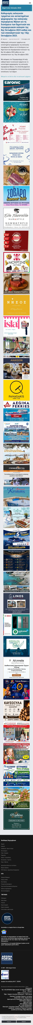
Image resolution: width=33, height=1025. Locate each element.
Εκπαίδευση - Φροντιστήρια (7, 848)
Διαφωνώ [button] (24, 1021)
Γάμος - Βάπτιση (4, 862)
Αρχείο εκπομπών (5, 907)
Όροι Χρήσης (4, 881)
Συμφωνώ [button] (9, 1021)
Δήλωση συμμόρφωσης (6, 888)
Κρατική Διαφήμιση (5, 890)
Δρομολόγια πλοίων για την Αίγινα (8, 865)
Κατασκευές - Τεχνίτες (6, 859)
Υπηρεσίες (3, 855)
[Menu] (30, 3)
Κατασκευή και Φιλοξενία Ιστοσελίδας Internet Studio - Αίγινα (14, 986)
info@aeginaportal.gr (26, 992)
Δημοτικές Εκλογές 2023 (14, 39)
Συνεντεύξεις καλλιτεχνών (7, 909)
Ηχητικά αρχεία (4, 904)
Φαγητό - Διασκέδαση (6, 857)
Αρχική (2, 844)
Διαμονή (3, 846)
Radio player (4, 900)
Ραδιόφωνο (3, 898)
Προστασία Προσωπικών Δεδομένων (9, 886)
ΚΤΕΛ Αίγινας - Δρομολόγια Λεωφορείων (10, 869)
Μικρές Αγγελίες (5, 867)
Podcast (3, 902)
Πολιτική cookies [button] (22, 1017)
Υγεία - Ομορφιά (4, 853)
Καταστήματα (4, 850)
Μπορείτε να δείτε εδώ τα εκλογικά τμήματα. (16, 76)
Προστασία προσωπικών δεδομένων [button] (9, 1018)
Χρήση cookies (4, 879)
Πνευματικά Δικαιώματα (6, 884)
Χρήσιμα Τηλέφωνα (5, 877)
